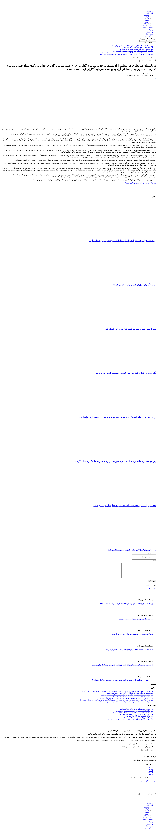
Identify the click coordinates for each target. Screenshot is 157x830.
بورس (147, 22)
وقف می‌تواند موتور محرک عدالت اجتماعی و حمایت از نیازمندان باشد (124, 505)
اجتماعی (146, 15)
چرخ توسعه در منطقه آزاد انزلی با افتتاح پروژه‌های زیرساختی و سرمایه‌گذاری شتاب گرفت (126, 54)
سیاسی (147, 20)
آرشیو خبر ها (152, 588)
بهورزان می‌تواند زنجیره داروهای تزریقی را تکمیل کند (132, 549)
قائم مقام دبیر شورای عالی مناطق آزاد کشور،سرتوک (140, 183)
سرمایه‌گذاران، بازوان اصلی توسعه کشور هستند (138, 47)
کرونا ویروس (145, 25)
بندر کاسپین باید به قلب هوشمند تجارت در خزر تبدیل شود (136, 49)
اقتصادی (146, 23)
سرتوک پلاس (149, 35)
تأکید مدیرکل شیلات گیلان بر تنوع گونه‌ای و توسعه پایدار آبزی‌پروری (133, 51)
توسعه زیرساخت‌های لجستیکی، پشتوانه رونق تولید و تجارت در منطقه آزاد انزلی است (127, 52)
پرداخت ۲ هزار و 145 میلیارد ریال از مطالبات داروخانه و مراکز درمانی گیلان (130, 45)
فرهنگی (146, 16)
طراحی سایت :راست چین (148, 780)
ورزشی (146, 18)
